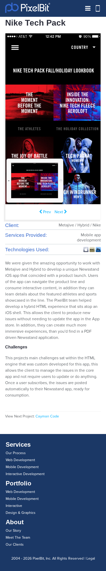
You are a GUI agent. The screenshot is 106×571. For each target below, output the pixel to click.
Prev (45, 212)
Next (61, 212)
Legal (90, 558)
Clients (15, 544)
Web (20, 460)
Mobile (22, 467)
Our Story (13, 530)
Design (21, 513)
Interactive (25, 474)
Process (16, 453)
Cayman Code (47, 416)
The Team (18, 537)
